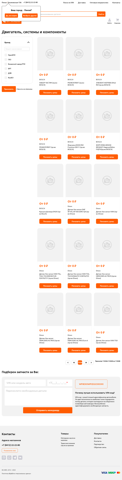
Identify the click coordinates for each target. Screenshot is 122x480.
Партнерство (99, 444)
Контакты (116, 2)
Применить (8, 89)
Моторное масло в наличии (68, 439)
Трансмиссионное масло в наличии (68, 444)
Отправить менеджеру (47, 410)
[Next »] (91, 362)
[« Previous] (68, 362)
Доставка (82, 2)
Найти (101, 14)
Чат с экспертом (13, 21)
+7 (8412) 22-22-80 (30, 2)
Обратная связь (100, 447)
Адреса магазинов (11, 440)
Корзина (117, 23)
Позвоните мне (10, 450)
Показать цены (50, 92)
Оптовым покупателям (99, 2)
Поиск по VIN (68, 2)
